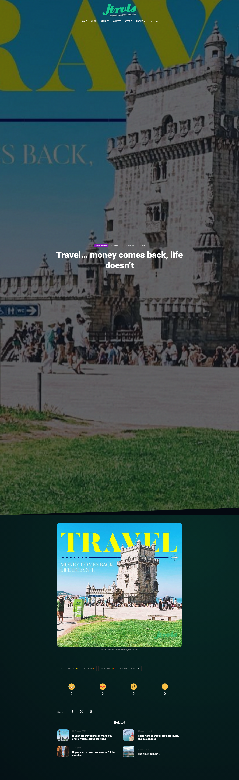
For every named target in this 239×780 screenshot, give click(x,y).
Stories (105, 21)
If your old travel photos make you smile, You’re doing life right (92, 737)
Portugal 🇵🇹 (107, 668)
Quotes (117, 21)
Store (128, 21)
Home (84, 21)
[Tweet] (81, 711)
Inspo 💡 (73, 668)
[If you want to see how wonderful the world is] (63, 751)
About (139, 21)
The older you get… (149, 753)
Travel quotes (101, 246)
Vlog (93, 21)
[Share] (72, 711)
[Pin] (91, 711)
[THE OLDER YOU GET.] (128, 751)
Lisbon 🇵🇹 (90, 668)
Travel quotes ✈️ (130, 668)
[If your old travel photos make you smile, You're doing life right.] (63, 735)
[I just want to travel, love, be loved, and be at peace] (128, 735)
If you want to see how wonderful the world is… (93, 754)
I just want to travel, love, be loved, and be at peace (158, 737)
